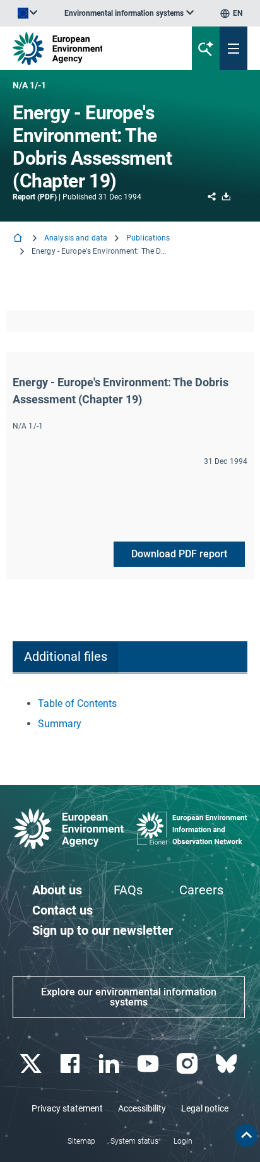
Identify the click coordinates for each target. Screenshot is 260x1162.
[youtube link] (149, 1064)
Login (183, 1141)
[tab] (65, 657)
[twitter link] (32, 1064)
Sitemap (81, 1141)
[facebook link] (71, 1064)
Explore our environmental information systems (128, 997)
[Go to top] (246, 1135)
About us (57, 890)
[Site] (88, 48)
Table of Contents (77, 703)
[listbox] (129, 13)
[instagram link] (188, 1064)
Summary (59, 724)
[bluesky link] (227, 1064)
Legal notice (204, 1108)
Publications (148, 238)
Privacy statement (67, 1108)
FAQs (128, 890)
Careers (201, 890)
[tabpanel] (130, 714)
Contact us (62, 910)
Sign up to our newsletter (102, 930)
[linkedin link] (110, 1064)
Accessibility (142, 1108)
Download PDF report (179, 554)
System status (134, 1141)
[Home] (19, 239)
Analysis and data (75, 238)
